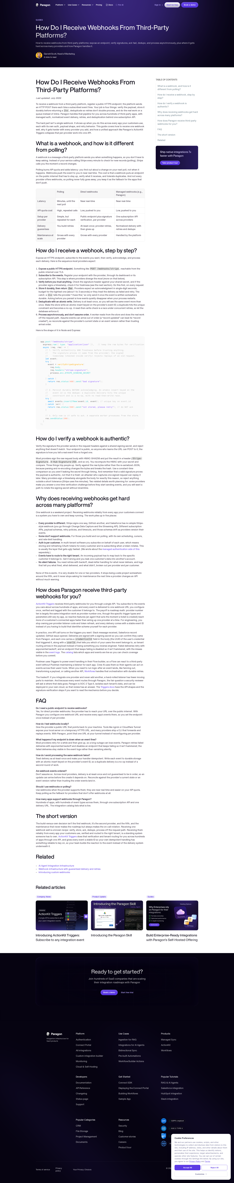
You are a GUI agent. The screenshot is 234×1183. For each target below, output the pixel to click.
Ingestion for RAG (127, 1039)
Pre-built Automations (129, 1055)
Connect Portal (83, 1045)
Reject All (214, 1167)
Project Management (86, 1136)
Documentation (84, 1082)
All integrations (83, 1050)
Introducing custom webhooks (54, 872)
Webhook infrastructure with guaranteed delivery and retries (69, 869)
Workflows (89, 671)
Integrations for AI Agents (131, 1045)
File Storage (82, 1131)
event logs (54, 652)
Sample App (124, 1099)
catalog (69, 652)
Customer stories (127, 1136)
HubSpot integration (171, 1093)
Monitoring (81, 1061)
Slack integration (169, 1099)
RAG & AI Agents (169, 1082)
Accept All (187, 1167)
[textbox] (90, 383)
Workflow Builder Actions (131, 1061)
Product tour (124, 1147)
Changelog (81, 1093)
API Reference (83, 1088)
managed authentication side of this (120, 549)
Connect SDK (125, 1082)
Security (122, 1125)
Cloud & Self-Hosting (87, 1066)
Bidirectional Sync (127, 1050)
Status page (82, 1099)
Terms (207, 1161)
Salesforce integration (172, 1088)
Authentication (83, 1039)
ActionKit (165, 1045)
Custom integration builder (89, 1055)
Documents (81, 1142)
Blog (120, 1131)
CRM (78, 1125)
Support (80, 1104)
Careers (122, 1142)
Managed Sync (168, 1039)
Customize (199, 1174)
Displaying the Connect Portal (133, 1088)
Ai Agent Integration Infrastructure (56, 865)
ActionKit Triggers (45, 603)
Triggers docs (107, 687)
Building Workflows (128, 1093)
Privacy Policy (195, 1161)
